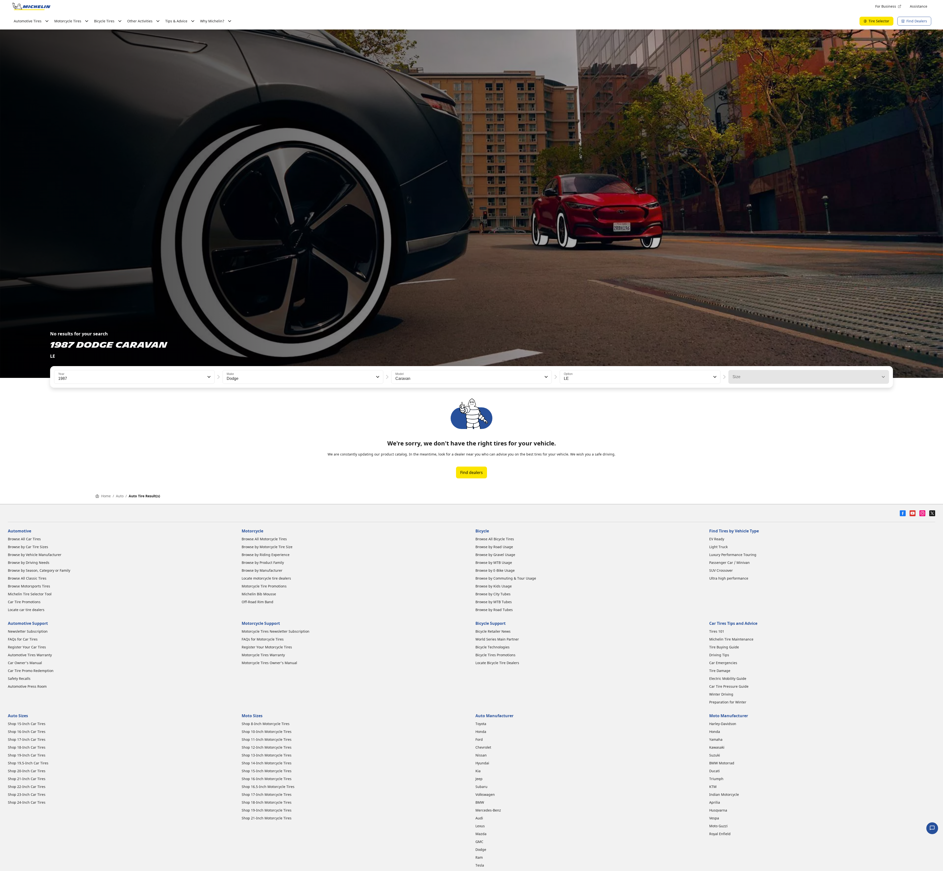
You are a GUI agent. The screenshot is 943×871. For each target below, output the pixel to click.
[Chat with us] (932, 828)
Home (106, 496)
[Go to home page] (31, 6)
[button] (208, 376)
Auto (120, 496)
